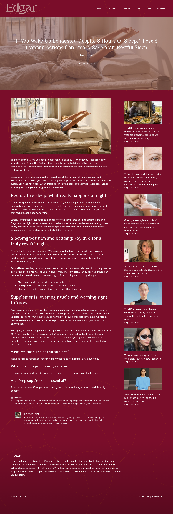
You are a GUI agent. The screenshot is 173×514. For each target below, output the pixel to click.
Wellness (161, 8)
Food (137, 8)
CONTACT (157, 497)
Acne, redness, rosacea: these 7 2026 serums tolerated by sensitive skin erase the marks (143, 270)
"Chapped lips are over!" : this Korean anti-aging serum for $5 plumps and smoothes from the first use (61, 400)
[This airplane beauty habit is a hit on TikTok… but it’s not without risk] (143, 349)
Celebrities (112, 8)
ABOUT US (144, 497)
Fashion (126, 8)
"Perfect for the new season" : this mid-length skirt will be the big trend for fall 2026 (142, 398)
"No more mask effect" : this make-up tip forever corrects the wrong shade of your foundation (57, 403)
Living (148, 8)
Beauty (99, 8)
